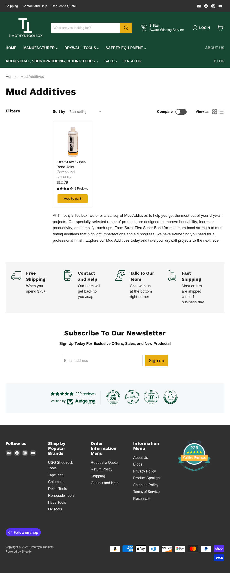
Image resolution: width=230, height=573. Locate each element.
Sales (110, 61)
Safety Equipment (125, 48)
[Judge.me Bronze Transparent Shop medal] (132, 397)
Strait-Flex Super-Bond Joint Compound (71, 167)
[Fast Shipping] (193, 287)
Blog (219, 61)
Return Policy (101, 469)
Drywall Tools (80, 48)
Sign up (156, 360)
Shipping (12, 6)
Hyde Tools (57, 502)
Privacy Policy (144, 471)
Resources (141, 499)
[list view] (221, 112)
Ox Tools (55, 509)
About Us (214, 48)
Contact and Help (34, 6)
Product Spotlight (147, 478)
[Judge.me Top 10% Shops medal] (170, 397)
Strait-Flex (64, 177)
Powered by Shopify (19, 551)
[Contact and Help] (89, 287)
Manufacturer (39, 48)
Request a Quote (64, 6)
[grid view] (215, 112)
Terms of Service (146, 492)
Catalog (132, 61)
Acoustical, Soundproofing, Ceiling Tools (51, 61)
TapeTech (56, 475)
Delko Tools (57, 489)
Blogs (137, 464)
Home (11, 48)
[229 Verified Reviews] (194, 473)
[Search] (126, 28)
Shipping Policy (145, 485)
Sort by (59, 112)
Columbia (56, 482)
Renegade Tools (61, 495)
